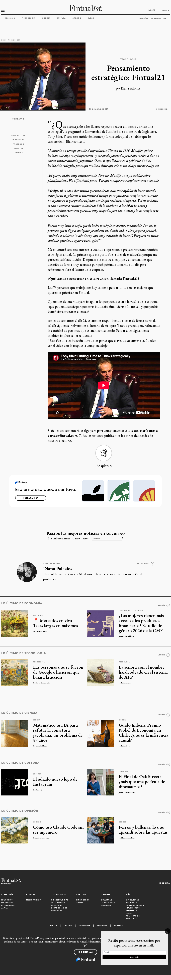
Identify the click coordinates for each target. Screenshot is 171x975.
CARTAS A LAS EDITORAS (108, 903)
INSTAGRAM (84, 925)
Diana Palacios (130, 88)
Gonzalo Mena (41, 746)
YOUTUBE (118, 925)
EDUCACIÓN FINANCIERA (7, 901)
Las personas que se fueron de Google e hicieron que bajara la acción (58, 672)
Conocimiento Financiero (131, 610)
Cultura (61, 18)
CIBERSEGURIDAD (60, 900)
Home (4, 40)
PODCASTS (131, 902)
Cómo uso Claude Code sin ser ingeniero (58, 829)
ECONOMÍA (7, 894)
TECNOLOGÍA (58, 894)
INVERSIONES (8, 905)
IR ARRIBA (164, 883)
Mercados (38, 615)
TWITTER (18, 148)
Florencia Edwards (43, 683)
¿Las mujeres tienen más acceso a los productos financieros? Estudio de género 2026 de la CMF (141, 622)
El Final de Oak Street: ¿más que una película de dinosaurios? (142, 781)
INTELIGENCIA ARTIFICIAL (58, 903)
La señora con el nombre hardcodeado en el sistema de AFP (143, 672)
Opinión (76, 18)
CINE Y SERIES (83, 900)
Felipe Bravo (125, 746)
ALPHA (4, 908)
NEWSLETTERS (133, 908)
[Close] (167, 931)
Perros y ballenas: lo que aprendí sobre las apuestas (143, 829)
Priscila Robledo (42, 631)
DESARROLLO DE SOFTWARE (59, 909)
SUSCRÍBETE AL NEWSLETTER (152, 18)
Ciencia (46, 18)
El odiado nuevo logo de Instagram (55, 781)
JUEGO (91, 18)
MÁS (128, 894)
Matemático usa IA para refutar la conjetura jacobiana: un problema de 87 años (58, 732)
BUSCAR (151, 10)
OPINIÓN (106, 894)
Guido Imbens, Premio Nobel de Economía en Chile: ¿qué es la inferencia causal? (143, 732)
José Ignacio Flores (42, 838)
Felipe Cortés (126, 683)
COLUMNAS (106, 900)
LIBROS (79, 902)
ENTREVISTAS (132, 900)
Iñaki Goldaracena (128, 792)
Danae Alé (39, 790)
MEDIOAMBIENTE (34, 900)
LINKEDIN (18, 153)
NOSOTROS (132, 910)
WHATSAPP (18, 140)
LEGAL (129, 913)
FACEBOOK (18, 144)
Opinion (37, 822)
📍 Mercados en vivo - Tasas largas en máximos (55, 622)
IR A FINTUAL (85, 952)
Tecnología (28, 18)
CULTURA (81, 894)
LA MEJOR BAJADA (135, 905)
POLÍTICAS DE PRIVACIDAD (133, 917)
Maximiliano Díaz (127, 838)
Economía (10, 18)
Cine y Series (125, 771)
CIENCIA (30, 894)
